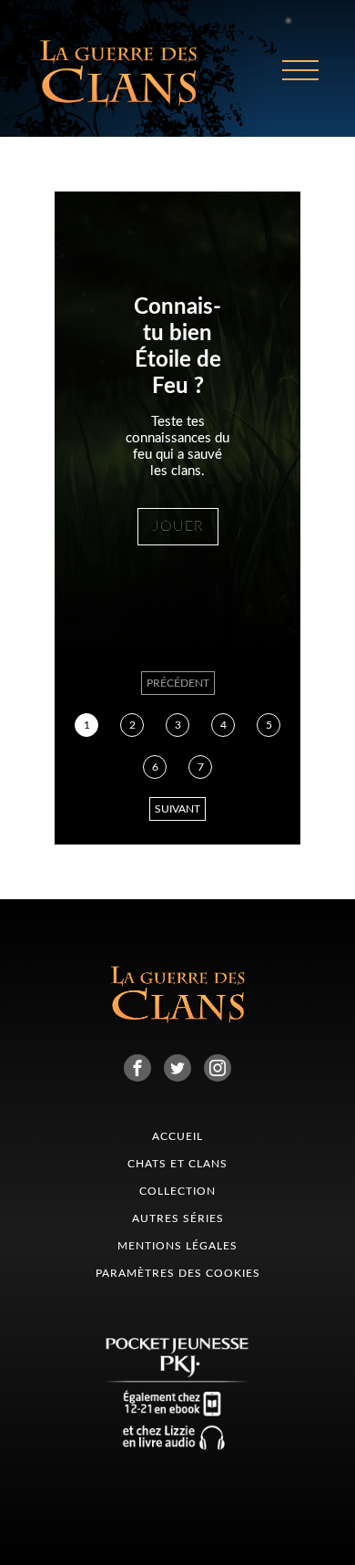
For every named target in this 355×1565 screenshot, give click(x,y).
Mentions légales (177, 1245)
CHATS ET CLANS (177, 1163)
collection (177, 1191)
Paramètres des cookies (178, 1273)
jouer (178, 526)
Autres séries (178, 1218)
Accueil (177, 1136)
